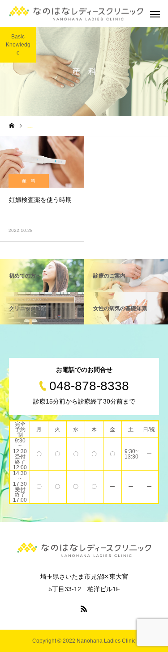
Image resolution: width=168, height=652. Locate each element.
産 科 (28, 180)
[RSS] (84, 608)
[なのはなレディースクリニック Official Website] (76, 14)
